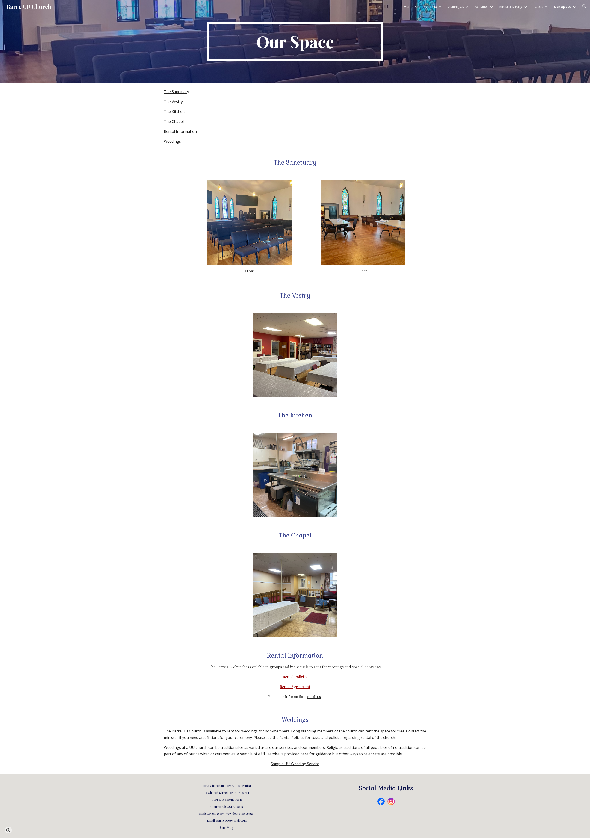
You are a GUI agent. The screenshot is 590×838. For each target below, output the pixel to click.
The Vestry (173, 101)
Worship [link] (430, 6)
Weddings (172, 141)
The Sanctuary (176, 91)
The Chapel (174, 121)
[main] (295, 41)
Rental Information (180, 131)
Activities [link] (481, 6)
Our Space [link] (562, 6)
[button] (584, 6)
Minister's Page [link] (511, 6)
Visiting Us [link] (456, 6)
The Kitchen (174, 111)
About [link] (538, 6)
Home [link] (408, 6)
